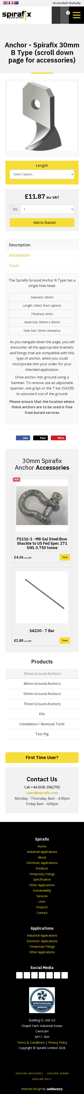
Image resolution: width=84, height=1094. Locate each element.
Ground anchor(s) (29, 1073)
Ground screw (57, 1073)
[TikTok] (19, 975)
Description (19, 244)
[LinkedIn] (42, 975)
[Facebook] (27, 975)
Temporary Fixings (42, 874)
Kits (42, 713)
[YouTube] (49, 975)
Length (42, 165)
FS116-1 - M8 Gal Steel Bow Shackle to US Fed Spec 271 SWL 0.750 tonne (42, 543)
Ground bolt (42, 1079)
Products (42, 661)
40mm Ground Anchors (42, 683)
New (16, 479)
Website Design (31, 1089)
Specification (42, 879)
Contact (42, 913)
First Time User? (42, 757)
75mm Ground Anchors (42, 704)
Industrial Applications (42, 852)
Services (42, 896)
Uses (42, 901)
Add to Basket (44, 222)
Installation (19, 255)
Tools (14, 265)
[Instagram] (57, 975)
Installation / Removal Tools (42, 724)
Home (42, 846)
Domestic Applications (42, 863)
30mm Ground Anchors (42, 673)
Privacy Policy (57, 1042)
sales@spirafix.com (42, 792)
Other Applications (42, 885)
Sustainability (42, 890)
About (42, 857)
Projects (42, 907)
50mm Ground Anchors (42, 693)
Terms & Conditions (31, 1042)
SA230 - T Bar (42, 630)
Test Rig (42, 734)
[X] (34, 975)
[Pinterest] (64, 975)
